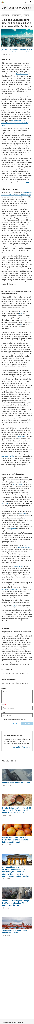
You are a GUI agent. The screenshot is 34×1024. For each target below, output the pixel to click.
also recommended (24, 547)
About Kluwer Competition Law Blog (12, 1022)
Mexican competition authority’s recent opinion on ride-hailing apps (15, 123)
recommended (19, 566)
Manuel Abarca (6, 52)
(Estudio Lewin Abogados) (20, 52)
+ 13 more (26, 15)
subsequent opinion (8, 456)
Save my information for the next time (15, 719)
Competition (5, 15)
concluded (22, 514)
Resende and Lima (22, 74)
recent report (22, 437)
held (20, 313)
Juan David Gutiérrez (8, 50)
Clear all (15, 723)
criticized (4, 503)
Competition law (16, 15)
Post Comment (26, 723)
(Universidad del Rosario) (23, 50)
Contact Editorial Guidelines (21, 747)
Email (3, 712)
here (27, 182)
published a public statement (11, 589)
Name (3, 705)
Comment (4, 688)
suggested (12, 529)
